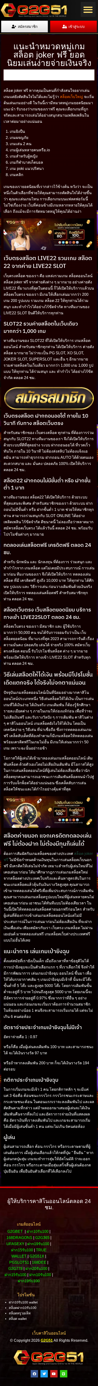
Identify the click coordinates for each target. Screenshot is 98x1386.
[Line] (63, 1373)
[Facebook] (34, 1373)
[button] (88, 9)
